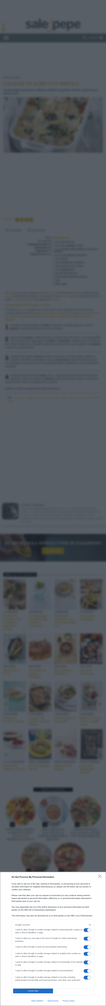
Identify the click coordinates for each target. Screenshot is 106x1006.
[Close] (100, 877)
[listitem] (53, 924)
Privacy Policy (69, 1001)
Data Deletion (37, 1001)
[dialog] (53, 939)
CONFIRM (33, 991)
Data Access (53, 1001)
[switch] (87, 930)
